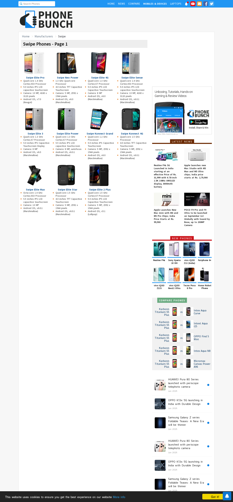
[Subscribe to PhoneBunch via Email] (199, 4)
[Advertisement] (152, 19)
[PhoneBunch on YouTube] (193, 5)
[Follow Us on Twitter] (211, 4)
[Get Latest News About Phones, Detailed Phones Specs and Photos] (28, 19)
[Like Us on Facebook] (205, 4)
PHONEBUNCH (55, 19)
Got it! (215, 496)
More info (119, 497)
